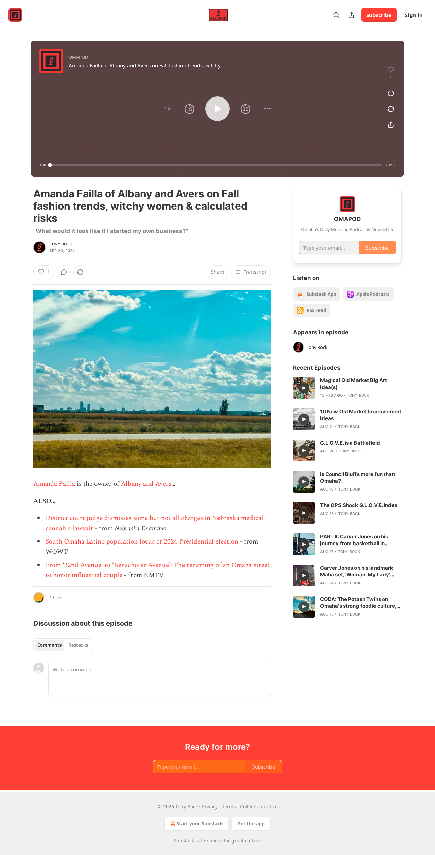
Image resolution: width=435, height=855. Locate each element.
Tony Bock (61, 244)
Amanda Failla (54, 484)
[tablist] (62, 645)
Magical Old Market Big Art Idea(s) (353, 383)
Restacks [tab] (78, 645)
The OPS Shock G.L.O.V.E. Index (359, 505)
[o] (303, 387)
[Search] (336, 15)
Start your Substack (199, 823)
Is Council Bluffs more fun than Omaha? (357, 477)
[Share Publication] (351, 15)
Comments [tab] (49, 645)
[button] (167, 109)
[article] (347, 388)
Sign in (414, 15)
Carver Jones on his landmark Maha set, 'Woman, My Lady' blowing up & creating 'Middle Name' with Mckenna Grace (356, 571)
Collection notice (259, 806)
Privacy (210, 806)
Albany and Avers (146, 484)
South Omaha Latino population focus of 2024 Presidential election (142, 542)
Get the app (251, 823)
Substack (184, 840)
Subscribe (379, 15)
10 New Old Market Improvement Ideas (360, 415)
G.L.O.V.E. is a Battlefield (350, 443)
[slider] (216, 165)
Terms (229, 806)
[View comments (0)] (390, 93)
